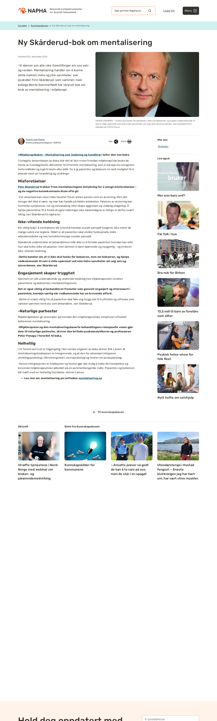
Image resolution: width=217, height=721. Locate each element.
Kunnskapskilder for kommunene (79, 467)
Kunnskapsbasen (39, 25)
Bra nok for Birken (171, 273)
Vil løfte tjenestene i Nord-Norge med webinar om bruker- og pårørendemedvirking (38, 471)
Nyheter (163, 146)
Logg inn (169, 10)
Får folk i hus (167, 234)
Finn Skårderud (28, 186)
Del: (111, 141)
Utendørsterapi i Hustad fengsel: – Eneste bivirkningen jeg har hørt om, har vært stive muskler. (178, 471)
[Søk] (150, 11)
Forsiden (22, 25)
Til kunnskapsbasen (111, 412)
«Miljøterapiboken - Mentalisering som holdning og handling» (60, 154)
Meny (188, 10)
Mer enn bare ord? (171, 195)
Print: (124, 141)
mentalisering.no (90, 378)
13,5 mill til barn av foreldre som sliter (177, 313)
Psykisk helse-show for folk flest (175, 357)
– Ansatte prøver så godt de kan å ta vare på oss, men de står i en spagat (130, 469)
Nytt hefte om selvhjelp (175, 397)
